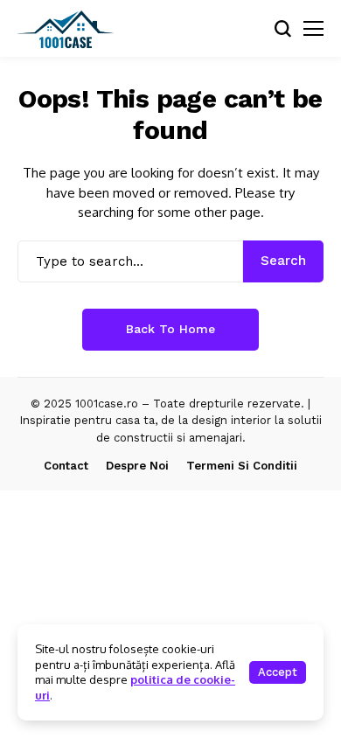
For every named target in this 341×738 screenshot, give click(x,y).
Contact (66, 465)
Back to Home (170, 329)
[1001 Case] (65, 29)
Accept (277, 672)
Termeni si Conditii (241, 465)
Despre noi (137, 465)
